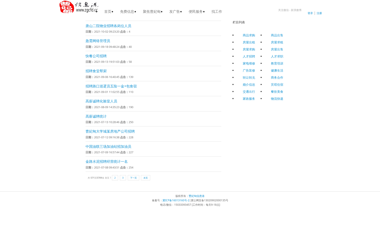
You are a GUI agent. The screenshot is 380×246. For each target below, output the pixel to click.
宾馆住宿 (277, 84)
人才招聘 (249, 56)
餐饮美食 (277, 91)
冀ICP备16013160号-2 (176, 200)
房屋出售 (277, 49)
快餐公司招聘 (96, 56)
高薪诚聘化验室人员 (101, 101)
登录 (310, 13)
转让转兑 (249, 77)
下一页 (133, 177)
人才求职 (277, 56)
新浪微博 (296, 10)
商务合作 (277, 77)
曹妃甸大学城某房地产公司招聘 (110, 131)
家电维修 (249, 63)
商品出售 (277, 35)
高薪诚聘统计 (96, 116)
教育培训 (277, 63)
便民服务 (196, 11)
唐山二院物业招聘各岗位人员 (108, 25)
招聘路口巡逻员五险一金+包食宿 (111, 86)
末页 (145, 177)
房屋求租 (277, 42)
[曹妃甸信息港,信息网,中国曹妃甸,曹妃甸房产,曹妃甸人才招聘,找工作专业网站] (79, 7)
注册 (319, 13)
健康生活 (277, 70)
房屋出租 (249, 42)
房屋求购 (249, 49)
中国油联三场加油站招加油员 (108, 146)
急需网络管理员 (98, 40)
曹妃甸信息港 (197, 196)
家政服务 (249, 98)
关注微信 (283, 10)
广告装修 (249, 70)
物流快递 (277, 98)
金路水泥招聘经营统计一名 (107, 161)
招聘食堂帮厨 (96, 70)
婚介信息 (249, 84)
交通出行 (249, 91)
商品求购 (249, 35)
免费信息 (127, 11)
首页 (107, 11)
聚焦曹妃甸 (152, 11)
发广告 (174, 11)
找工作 (217, 11)
